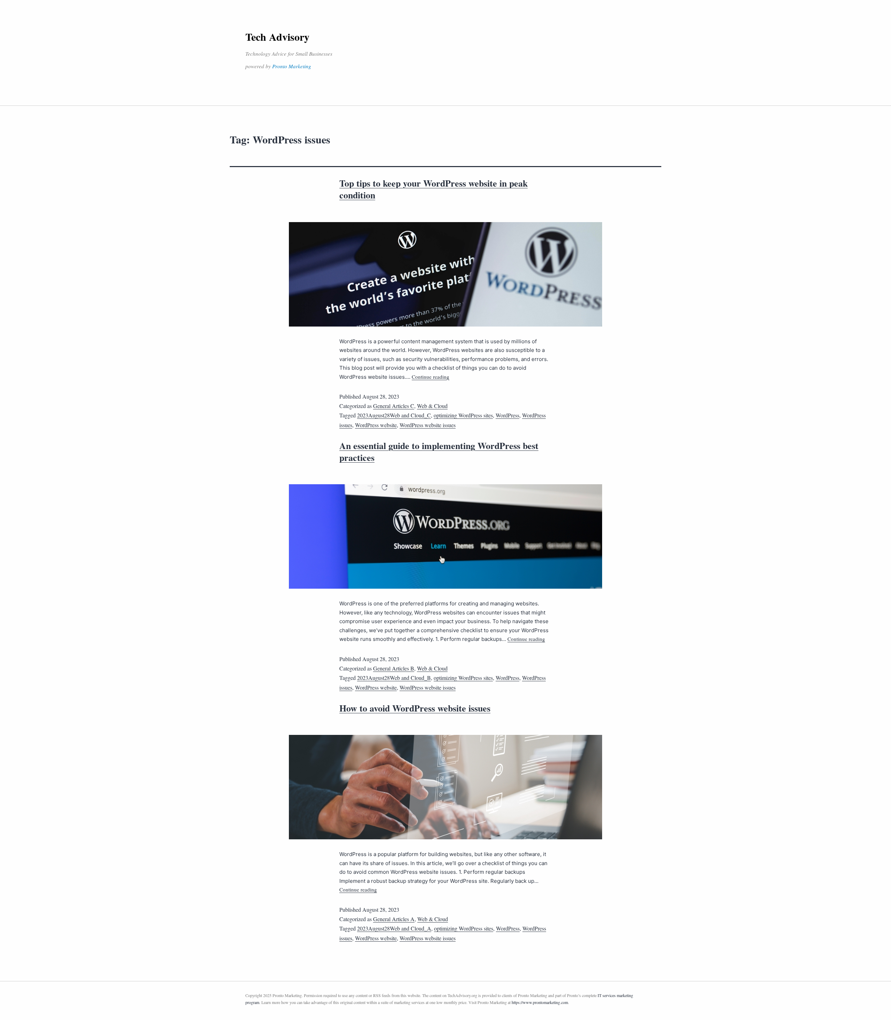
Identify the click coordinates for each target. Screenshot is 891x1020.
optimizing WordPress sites (463, 415)
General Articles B (393, 668)
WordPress (507, 415)
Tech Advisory (277, 36)
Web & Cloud (432, 405)
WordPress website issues (428, 425)
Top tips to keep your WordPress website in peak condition (433, 189)
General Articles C (393, 405)
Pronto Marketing (291, 66)
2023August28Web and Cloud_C (394, 415)
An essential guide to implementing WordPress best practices (438, 451)
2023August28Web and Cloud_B (394, 677)
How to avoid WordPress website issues (414, 708)
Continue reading (430, 376)
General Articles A (394, 919)
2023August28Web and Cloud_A (394, 928)
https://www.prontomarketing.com (540, 1002)
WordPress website (376, 425)
